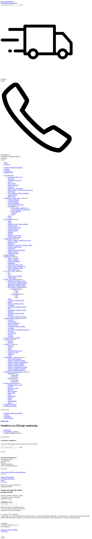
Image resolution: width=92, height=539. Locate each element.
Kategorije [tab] (7, 164)
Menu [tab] (6, 163)
